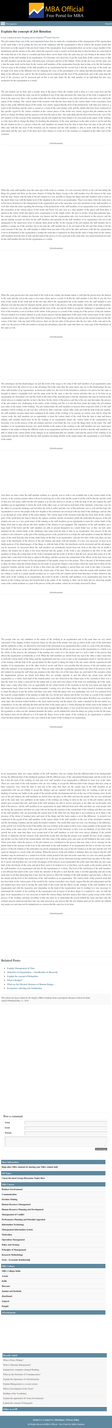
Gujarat (5, 1301)
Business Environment (12, 1189)
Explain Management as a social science (20, 1383)
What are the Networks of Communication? (22, 1374)
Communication (9, 1194)
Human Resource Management (16, 1204)
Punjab (5, 1306)
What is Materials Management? (17, 1364)
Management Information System (17, 1229)
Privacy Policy (72, 1419)
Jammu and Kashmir (11, 1291)
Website (8, 1132)
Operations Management (13, 1239)
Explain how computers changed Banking (21, 1369)
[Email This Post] (45, 37)
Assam (5, 1275)
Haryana (6, 1286)
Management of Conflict (13, 1214)
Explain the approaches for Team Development (23, 1398)
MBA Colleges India (11, 1270)
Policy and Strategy (11, 1244)
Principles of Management (14, 1249)
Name (7, 1122)
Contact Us (48, 1419)
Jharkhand (7, 1296)
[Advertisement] (56, 166)
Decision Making (9, 1199)
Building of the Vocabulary (15, 1393)
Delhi (4, 1280)
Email (7, 1127)
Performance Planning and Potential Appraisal (23, 1219)
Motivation (7, 1234)
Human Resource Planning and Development (25, 37)
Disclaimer (60, 1419)
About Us (37, 1419)
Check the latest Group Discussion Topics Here (23, 1178)
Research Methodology (12, 1254)
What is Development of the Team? (18, 1388)
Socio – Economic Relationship (16, 1259)
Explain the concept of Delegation (18, 1402)
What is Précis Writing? (13, 1360)
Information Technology (13, 1224)
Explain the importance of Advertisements (21, 1379)
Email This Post (53, 37)
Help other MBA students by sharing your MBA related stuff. (30, 1166)
